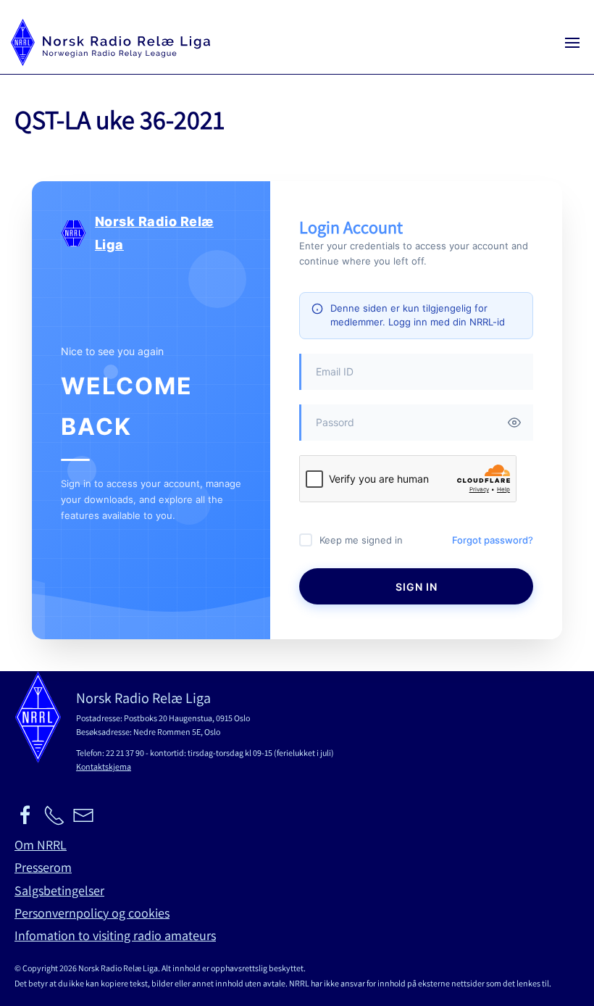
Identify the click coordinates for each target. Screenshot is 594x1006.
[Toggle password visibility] (514, 423)
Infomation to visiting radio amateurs (115, 935)
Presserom (43, 867)
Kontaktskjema (103, 766)
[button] (572, 42)
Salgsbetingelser (59, 890)
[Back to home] (110, 42)
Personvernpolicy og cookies (92, 913)
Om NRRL (40, 844)
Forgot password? (492, 540)
